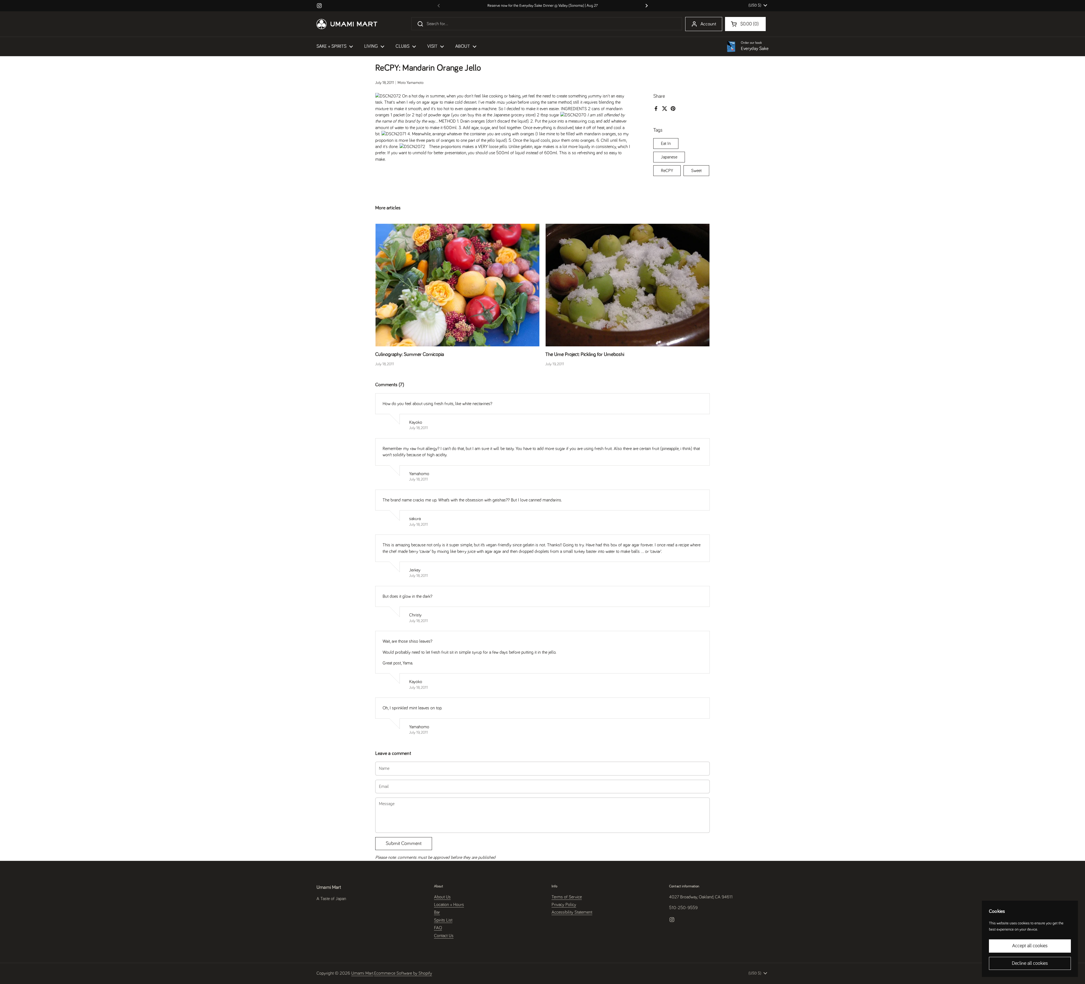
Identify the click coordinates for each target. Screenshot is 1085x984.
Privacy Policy (564, 904)
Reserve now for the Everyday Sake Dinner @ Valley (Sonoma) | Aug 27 (542, 6)
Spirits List (443, 920)
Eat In (666, 143)
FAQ (438, 928)
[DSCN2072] (412, 146)
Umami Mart (362, 973)
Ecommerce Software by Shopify (403, 973)
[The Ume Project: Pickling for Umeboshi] (627, 285)
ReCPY (667, 170)
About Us (442, 897)
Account (708, 24)
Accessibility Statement (572, 912)
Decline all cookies (1030, 963)
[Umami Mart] (346, 24)
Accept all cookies (1030, 945)
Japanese (669, 157)
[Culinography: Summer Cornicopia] (457, 285)
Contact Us (443, 935)
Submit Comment (404, 843)
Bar (437, 912)
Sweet (696, 170)
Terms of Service (567, 897)
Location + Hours (449, 904)
